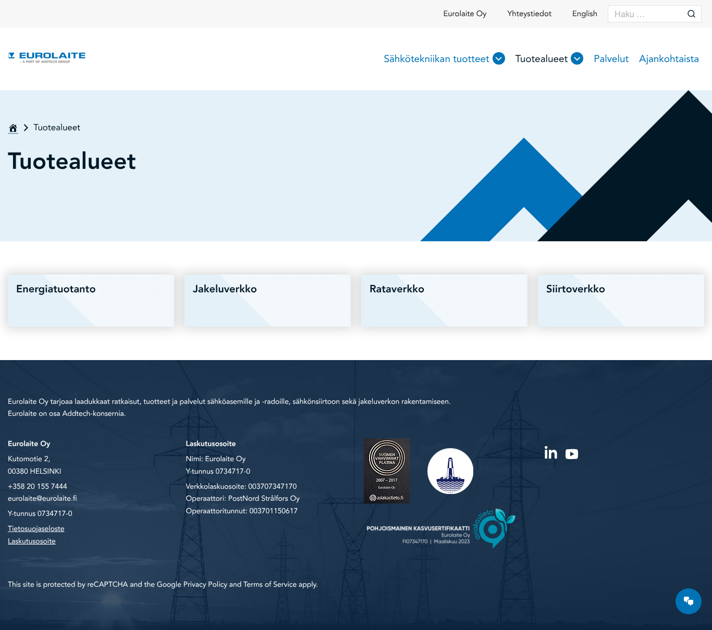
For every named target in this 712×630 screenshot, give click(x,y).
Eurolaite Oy (464, 14)
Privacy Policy (205, 585)
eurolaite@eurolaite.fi (42, 499)
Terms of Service (270, 585)
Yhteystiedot (529, 14)
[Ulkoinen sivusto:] (551, 452)
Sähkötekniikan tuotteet (436, 59)
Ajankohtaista (669, 59)
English (584, 14)
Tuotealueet (541, 59)
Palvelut (611, 59)
